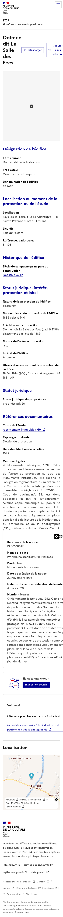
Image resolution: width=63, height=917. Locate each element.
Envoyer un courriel (36, 685)
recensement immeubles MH (22, 429)
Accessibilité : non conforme (17, 881)
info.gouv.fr (10, 865)
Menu (58, 4)
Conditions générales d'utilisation (19, 905)
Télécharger (34, 50)
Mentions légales (11, 902)
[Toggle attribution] (56, 799)
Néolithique (11, 275)
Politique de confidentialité (34, 902)
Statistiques (48, 888)
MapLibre (10, 799)
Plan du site (31, 894)
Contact (41, 881)
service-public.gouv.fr (36, 865)
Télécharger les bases (26, 888)
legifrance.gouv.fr (13, 872)
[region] (31, 782)
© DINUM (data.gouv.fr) (31, 799)
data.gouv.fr (38, 872)
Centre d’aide (13, 894)
